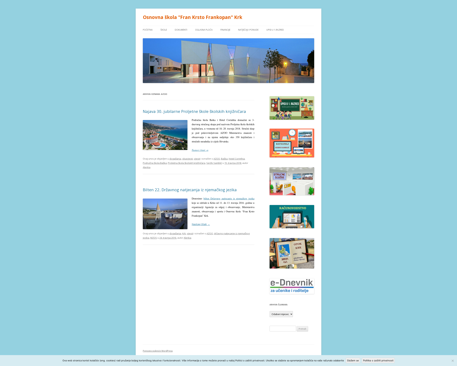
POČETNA (148, 29)
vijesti (197, 158)
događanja (175, 158)
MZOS (153, 237)
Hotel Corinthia (237, 158)
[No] (452, 360)
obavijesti (187, 158)
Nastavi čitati (200, 150)
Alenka (146, 167)
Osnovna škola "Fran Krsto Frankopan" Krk (192, 17)
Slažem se (353, 360)
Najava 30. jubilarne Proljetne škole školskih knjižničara (194, 111)
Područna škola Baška (155, 163)
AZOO (217, 158)
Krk (184, 233)
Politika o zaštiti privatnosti (378, 360)
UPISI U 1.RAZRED (275, 29)
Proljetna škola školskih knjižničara (186, 163)
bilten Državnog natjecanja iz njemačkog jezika (229, 198)
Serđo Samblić (214, 163)
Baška (224, 158)
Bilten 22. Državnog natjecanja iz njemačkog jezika (190, 189)
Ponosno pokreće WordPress (158, 350)
